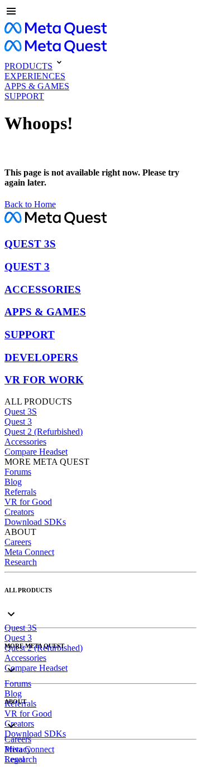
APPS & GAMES (45, 312)
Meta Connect (29, 552)
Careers (17, 542)
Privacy (17, 749)
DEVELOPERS (41, 357)
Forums (17, 471)
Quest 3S (20, 411)
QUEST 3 (27, 266)
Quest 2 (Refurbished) (43, 431)
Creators (19, 512)
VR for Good (28, 502)
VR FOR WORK (44, 380)
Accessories (25, 441)
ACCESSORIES (42, 289)
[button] (100, 12)
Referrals (20, 492)
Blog (13, 481)
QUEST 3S (30, 244)
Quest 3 (18, 421)
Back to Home (30, 204)
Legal (14, 759)
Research (20, 562)
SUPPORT (29, 334)
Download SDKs (35, 522)
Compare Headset (36, 451)
